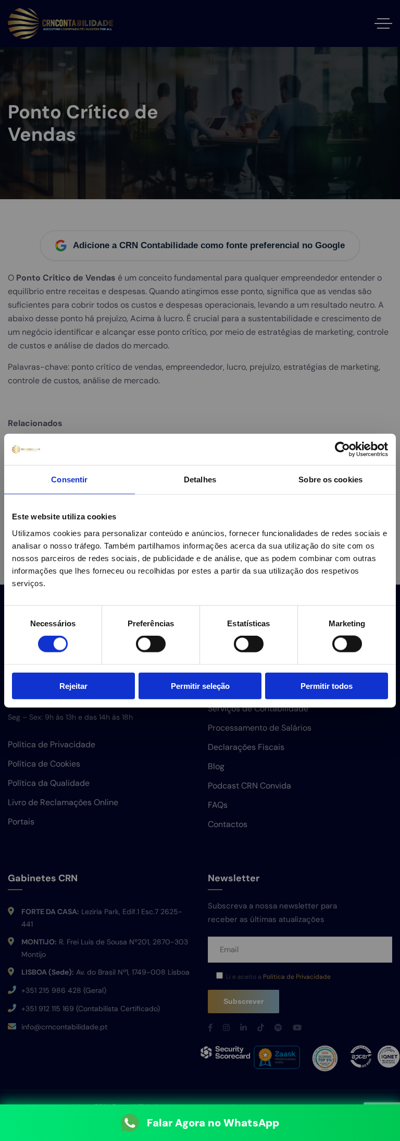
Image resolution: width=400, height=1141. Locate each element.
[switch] (151, 644)
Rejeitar (73, 685)
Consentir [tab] (69, 479)
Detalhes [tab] (200, 479)
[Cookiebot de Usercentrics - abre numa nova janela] (342, 449)
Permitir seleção (200, 685)
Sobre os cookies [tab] (330, 479)
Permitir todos (327, 685)
